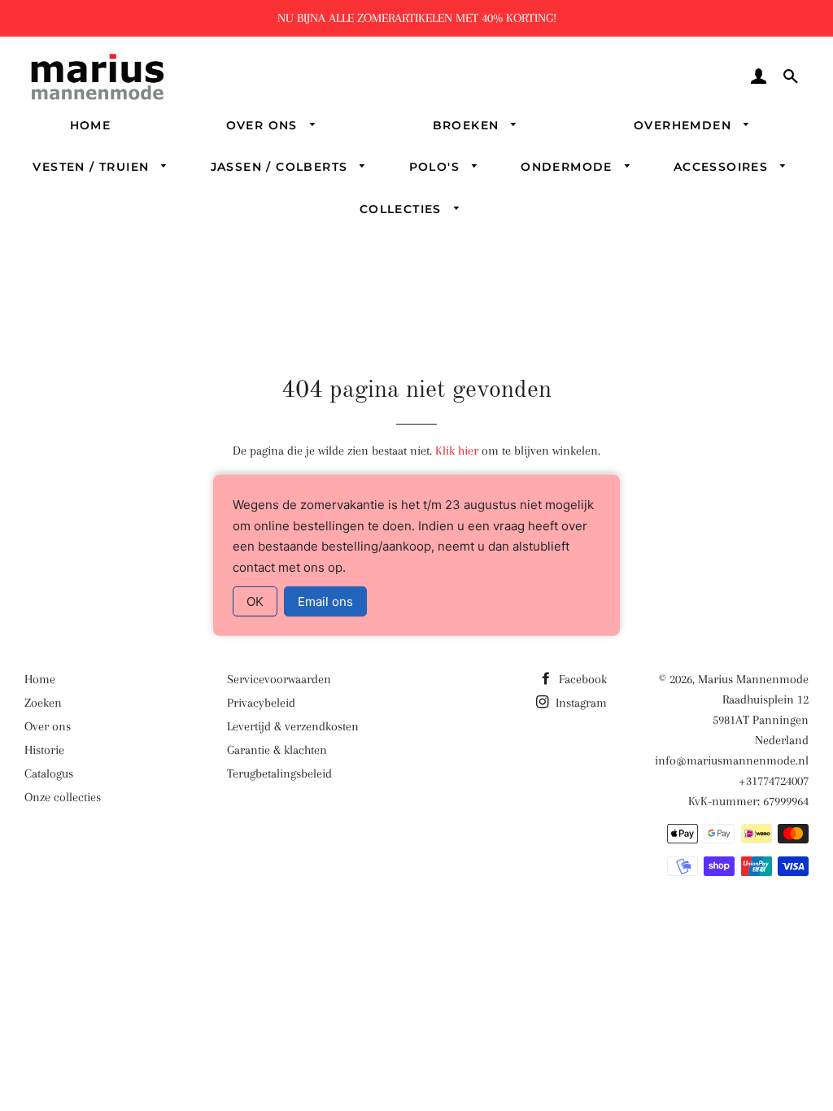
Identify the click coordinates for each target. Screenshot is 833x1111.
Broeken (468, 125)
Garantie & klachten (277, 750)
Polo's (436, 166)
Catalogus (48, 773)
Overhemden (684, 125)
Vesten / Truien (93, 166)
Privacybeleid (261, 702)
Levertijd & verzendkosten (293, 726)
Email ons (325, 601)
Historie (44, 750)
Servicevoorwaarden (279, 679)
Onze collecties (62, 797)
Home (90, 125)
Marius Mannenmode (753, 679)
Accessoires (723, 166)
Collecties (403, 209)
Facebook (581, 679)
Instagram (579, 702)
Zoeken (43, 702)
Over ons (264, 125)
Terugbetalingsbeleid (279, 773)
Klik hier (456, 450)
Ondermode (569, 166)
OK (255, 601)
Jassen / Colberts (281, 166)
